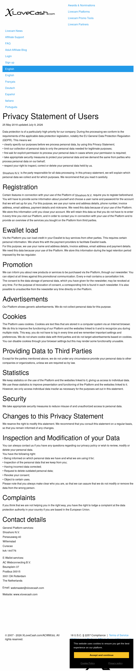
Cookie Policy (88, 663)
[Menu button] (72, 2)
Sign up (9, 62)
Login (8, 56)
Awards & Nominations (81, 5)
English (9, 69)
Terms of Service (119, 635)
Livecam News (14, 31)
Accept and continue (101, 655)
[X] (98, 669)
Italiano (9, 101)
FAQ (7, 43)
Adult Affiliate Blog (16, 50)
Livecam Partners (78, 24)
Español (10, 94)
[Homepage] (30, 24)
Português (11, 107)
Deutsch (10, 88)
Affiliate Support (14, 37)
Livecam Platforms (79, 11)
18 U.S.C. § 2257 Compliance (88, 635)
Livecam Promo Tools (81, 18)
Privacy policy (115, 663)
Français (10, 81)
